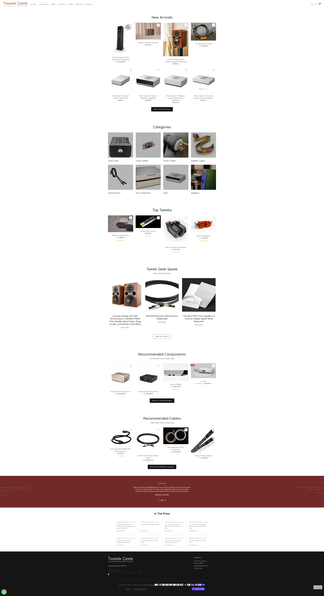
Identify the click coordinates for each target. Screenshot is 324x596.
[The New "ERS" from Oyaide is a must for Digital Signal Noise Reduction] (199, 295)
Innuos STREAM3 (175, 384)
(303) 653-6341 (198, 568)
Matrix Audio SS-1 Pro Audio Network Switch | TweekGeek (203, 97)
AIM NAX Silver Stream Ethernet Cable (148, 457)
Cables (53, 4)
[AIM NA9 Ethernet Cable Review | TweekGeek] (162, 295)
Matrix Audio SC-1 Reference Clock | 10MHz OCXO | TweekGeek (175, 98)
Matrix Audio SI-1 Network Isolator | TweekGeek (120, 97)
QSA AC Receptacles (203, 236)
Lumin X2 (203, 381)
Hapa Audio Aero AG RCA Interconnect (175, 448)
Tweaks (71, 4)
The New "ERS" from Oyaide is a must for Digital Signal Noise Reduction (199, 319)
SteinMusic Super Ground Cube (148, 43)
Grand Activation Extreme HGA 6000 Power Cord (120, 450)
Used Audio (79, 4)
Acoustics (62, 4)
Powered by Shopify (149, 585)
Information (88, 4)
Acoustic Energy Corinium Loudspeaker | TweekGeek (120, 58)
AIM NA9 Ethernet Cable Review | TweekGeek (162, 317)
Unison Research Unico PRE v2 (148, 391)
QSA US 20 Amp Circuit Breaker (175, 247)
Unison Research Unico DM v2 (121, 391)
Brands (33, 4)
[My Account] (315, 4)
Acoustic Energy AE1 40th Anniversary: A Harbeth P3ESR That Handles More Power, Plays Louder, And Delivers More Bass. (125, 320)
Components (43, 4)
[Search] (312, 4)
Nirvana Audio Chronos (148, 231)
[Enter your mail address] (140, 570)
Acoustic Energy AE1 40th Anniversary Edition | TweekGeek (176, 61)
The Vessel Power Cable (203, 44)
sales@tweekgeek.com (201, 566)
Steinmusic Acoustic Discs (120, 235)
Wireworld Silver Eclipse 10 (203, 456)
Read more (125, 327)
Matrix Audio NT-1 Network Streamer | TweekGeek (148, 97)
